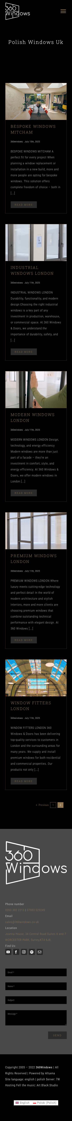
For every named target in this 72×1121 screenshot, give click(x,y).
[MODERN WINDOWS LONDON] (36, 374)
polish (41, 1079)
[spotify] (32, 952)
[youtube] (8, 952)
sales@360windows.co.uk (22, 922)
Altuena (50, 1073)
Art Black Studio (47, 1085)
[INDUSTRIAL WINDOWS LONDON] (36, 227)
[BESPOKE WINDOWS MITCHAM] (36, 86)
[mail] (40, 952)
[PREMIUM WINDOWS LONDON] (36, 515)
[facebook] (16, 952)
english (29, 1079)
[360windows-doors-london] (17, 4)
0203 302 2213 (14, 910)
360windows (17, 141)
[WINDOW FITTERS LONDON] (36, 662)
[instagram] (24, 952)
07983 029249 (36, 910)
